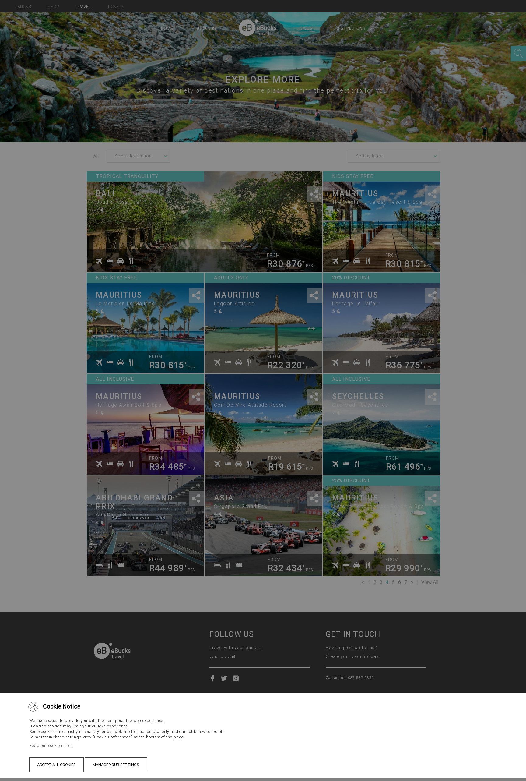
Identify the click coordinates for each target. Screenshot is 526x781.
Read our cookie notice (50, 745)
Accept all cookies (56, 764)
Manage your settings (116, 764)
